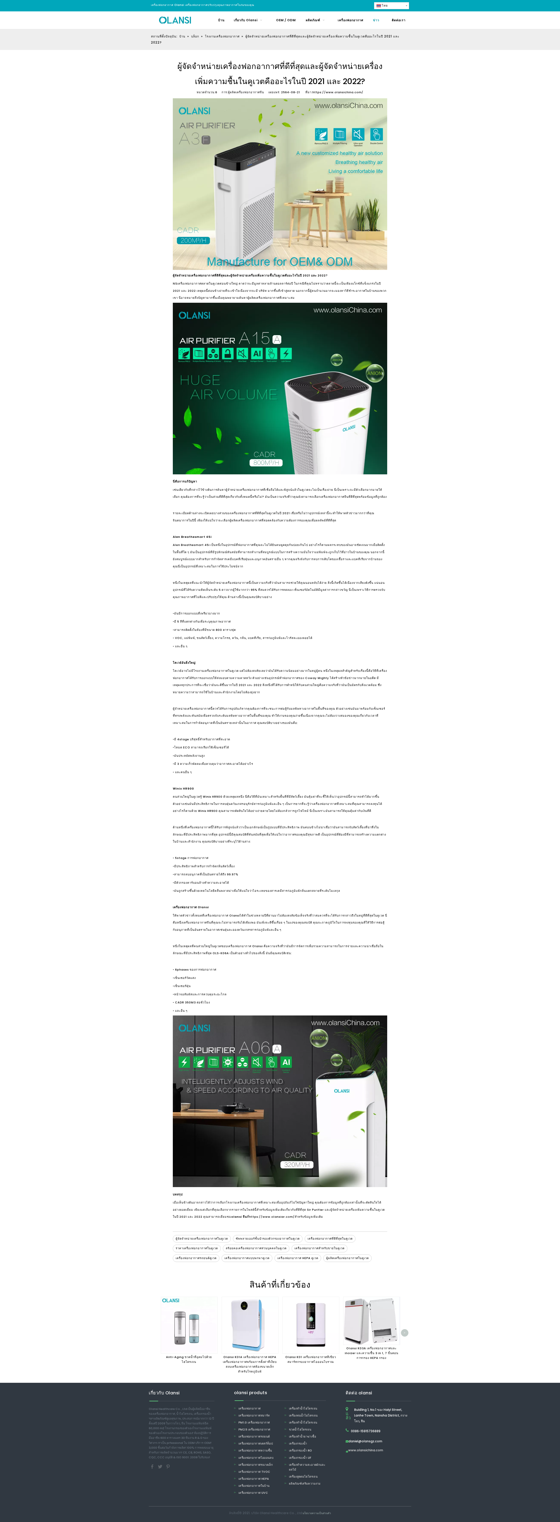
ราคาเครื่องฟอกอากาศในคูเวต (197, 1248)
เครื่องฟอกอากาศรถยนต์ (254, 1436)
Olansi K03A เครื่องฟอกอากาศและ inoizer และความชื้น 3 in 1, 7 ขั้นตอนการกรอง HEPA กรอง (371, 1353)
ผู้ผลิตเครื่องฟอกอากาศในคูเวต (347, 1258)
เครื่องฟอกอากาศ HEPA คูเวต (297, 1258)
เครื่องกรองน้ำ (298, 1443)
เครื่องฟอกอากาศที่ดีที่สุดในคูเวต (330, 1239)
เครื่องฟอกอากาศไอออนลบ (255, 1458)
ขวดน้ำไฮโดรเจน (300, 1429)
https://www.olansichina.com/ (337, 92)
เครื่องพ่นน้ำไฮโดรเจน (303, 1415)
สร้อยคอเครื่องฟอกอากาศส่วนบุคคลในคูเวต (256, 1248)
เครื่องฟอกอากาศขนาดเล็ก (255, 1465)
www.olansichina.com (365, 1450)
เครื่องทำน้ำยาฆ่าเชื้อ (302, 1436)
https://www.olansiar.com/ (272, 1217)
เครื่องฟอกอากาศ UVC (253, 1493)
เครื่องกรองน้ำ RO (300, 1450)
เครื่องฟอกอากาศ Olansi (222, 915)
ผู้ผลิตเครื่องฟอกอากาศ (245, 520)
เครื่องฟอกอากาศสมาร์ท (254, 1415)
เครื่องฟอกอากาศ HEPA (253, 1479)
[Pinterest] (168, 1466)
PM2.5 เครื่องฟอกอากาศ (254, 1429)
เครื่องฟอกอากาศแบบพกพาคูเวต (247, 1258)
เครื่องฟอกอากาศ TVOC (254, 1472)
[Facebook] (153, 1466)
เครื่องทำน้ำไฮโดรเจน (303, 1408)
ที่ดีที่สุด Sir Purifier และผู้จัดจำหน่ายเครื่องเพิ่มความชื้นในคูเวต (340, 1210)
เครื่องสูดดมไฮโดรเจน (303, 1476)
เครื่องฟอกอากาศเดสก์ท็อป (255, 1443)
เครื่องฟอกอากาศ (189, 284)
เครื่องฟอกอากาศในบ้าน (254, 1486)
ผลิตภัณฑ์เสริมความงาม (304, 1484)
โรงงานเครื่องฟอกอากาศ (210, 671)
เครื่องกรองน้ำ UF (300, 1458)
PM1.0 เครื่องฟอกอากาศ (254, 1422)
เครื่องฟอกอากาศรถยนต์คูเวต (196, 1258)
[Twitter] (160, 1466)
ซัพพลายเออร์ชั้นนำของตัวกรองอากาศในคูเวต (268, 1239)
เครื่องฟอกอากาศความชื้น (255, 1450)
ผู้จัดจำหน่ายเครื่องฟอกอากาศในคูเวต (202, 1239)
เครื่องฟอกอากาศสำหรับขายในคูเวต (319, 1248)
